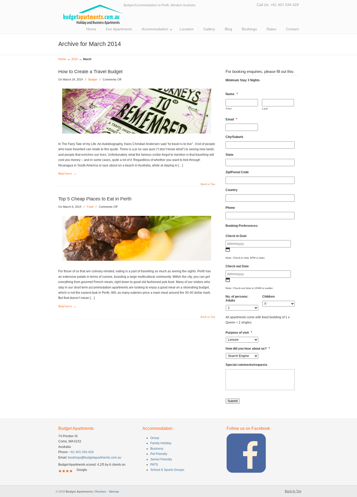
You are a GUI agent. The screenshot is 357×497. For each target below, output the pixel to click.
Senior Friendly (161, 459)
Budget (92, 79)
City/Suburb (234, 137)
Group (154, 438)
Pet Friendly (158, 454)
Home (62, 59)
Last (265, 108)
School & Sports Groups (167, 470)
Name (232, 94)
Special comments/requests (246, 365)
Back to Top (208, 184)
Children (268, 296)
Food (90, 206)
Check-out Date (237, 266)
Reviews (100, 491)
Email (231, 119)
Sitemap (114, 491)
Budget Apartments (91, 15)
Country (232, 190)
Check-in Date (236, 236)
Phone (230, 208)
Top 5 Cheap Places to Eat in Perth (94, 198)
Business (156, 448)
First (229, 108)
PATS (154, 464)
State (229, 155)
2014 (74, 59)
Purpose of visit (239, 332)
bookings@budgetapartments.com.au (94, 457)
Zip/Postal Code (237, 172)
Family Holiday (160, 443)
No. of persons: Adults (237, 299)
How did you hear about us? (248, 348)
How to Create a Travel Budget (90, 71)
